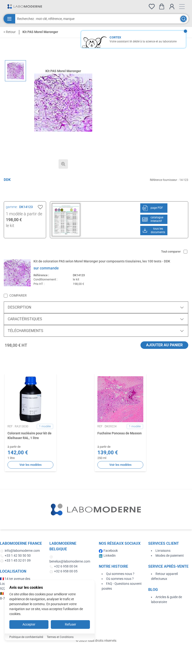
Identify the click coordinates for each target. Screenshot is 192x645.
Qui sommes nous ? (120, 574)
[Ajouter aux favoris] (40, 207)
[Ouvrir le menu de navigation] (182, 6)
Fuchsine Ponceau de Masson (119, 433)
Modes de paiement (169, 555)
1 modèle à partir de (24, 213)
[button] (63, 103)
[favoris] (151, 6)
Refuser (70, 624)
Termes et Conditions (60, 637)
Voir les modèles (30, 464)
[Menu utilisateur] (172, 6)
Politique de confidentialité (26, 637)
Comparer (18, 295)
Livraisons (162, 550)
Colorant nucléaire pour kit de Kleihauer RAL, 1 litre (29, 435)
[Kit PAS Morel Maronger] (15, 70)
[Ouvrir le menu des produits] (9, 18)
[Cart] (162, 6)
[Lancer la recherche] (183, 19)
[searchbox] (97, 19)
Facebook (110, 550)
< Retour (10, 32)
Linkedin (109, 555)
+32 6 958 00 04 (66, 566)
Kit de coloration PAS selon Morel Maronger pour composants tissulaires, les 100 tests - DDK (101, 261)
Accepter (28, 624)
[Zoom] (63, 164)
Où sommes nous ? (120, 579)
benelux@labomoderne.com (69, 561)
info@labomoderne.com (22, 550)
